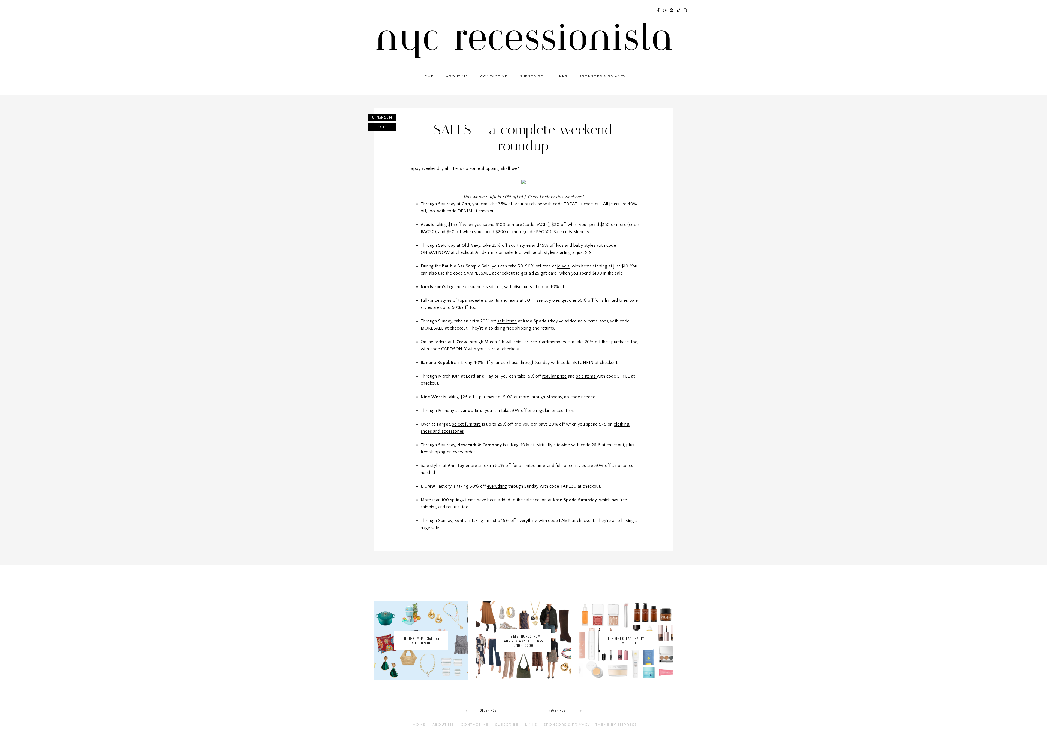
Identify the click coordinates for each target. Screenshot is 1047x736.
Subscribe (531, 76)
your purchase (528, 203)
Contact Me (494, 76)
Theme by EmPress (616, 724)
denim (488, 252)
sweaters (477, 300)
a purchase (486, 396)
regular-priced (550, 410)
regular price (554, 376)
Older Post (489, 710)
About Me (457, 76)
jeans (614, 203)
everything (497, 486)
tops (462, 300)
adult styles (520, 245)
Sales (382, 127)
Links (561, 76)
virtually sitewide (553, 444)
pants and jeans (504, 300)
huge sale (430, 527)
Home (427, 76)
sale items (507, 321)
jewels (563, 266)
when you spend (479, 224)
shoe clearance (469, 286)
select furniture (466, 424)
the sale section (532, 499)
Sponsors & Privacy (602, 76)
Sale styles (431, 465)
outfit (491, 196)
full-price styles (570, 465)
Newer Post (557, 710)
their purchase (615, 341)
